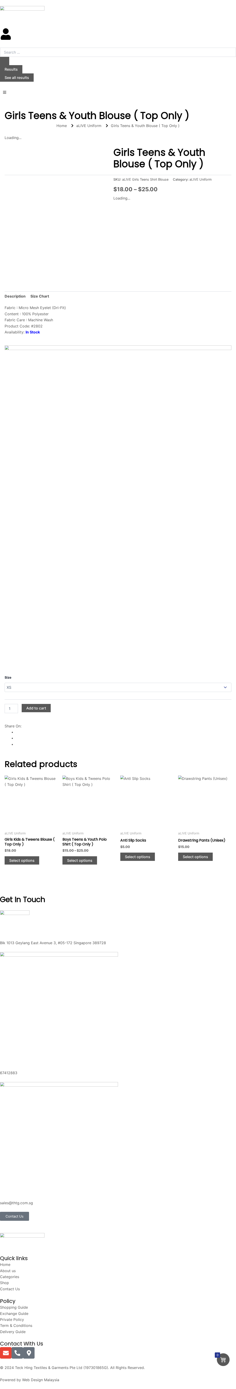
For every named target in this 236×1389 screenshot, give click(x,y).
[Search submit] (4, 61)
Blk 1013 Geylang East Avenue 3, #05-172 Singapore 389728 (53, 942)
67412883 (8, 1073)
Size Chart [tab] (39, 296)
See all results (17, 77)
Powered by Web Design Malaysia (29, 1379)
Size (8, 677)
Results (11, 69)
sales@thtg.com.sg (16, 1203)
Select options (22, 860)
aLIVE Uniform (200, 179)
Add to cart (36, 708)
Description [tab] (15, 296)
